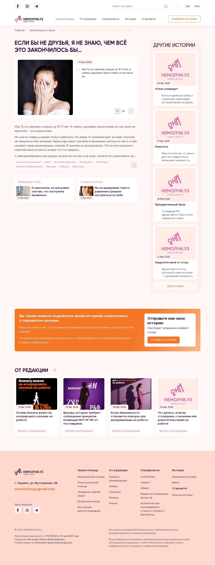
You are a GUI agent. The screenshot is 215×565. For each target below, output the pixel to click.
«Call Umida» (148, 476)
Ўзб (188, 6)
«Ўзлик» (145, 488)
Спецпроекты (110, 18)
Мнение (113, 497)
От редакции (88, 18)
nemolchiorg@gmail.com (35, 489)
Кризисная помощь (89, 501)
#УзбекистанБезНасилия (29, 166)
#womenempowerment (28, 162)
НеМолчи (64, 166)
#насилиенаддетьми (65, 162)
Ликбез (113, 486)
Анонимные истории (42, 30)
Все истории (175, 286)
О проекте (149, 18)
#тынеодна (102, 162)
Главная (20, 30)
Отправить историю (184, 19)
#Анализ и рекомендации (31, 431)
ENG (197, 6)
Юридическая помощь (91, 476)
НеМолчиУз (78, 166)
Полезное (115, 491)
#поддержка (86, 162)
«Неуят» (145, 482)
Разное (113, 503)
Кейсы (175, 482)
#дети (47, 162)
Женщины (51, 166)
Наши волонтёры (182, 494)
